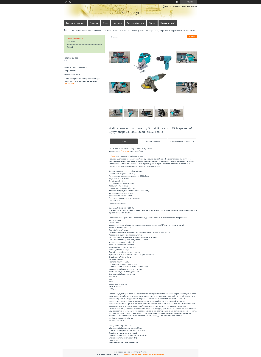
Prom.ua (144, 352)
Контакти (117, 23)
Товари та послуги (74, 23)
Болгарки (107, 30)
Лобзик (112, 156)
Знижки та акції (168, 23)
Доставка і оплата (135, 23)
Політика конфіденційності (153, 354)
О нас (105, 23)
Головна (94, 23)
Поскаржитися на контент (130, 354)
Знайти (192, 37)
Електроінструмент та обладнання (86, 30)
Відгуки (152, 23)
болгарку (125, 151)
